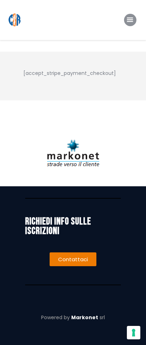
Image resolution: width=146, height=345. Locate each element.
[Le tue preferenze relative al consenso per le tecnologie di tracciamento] (133, 332)
